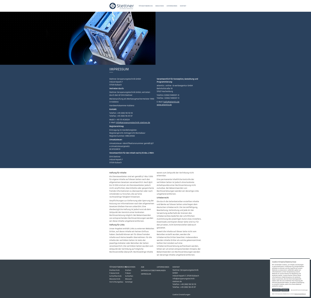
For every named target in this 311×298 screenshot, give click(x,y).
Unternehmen (172, 6)
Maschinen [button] (159, 6)
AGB (142, 267)
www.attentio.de (164, 105)
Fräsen (128, 273)
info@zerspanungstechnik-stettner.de (133, 123)
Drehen (128, 270)
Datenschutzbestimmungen (153, 270)
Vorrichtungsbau (116, 282)
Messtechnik (114, 279)
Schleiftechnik (115, 276)
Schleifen (129, 276)
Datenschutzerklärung (300, 294)
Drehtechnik (114, 270)
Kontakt (183, 6)
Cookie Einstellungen (181, 295)
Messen (128, 279)
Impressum (146, 274)
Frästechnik (114, 273)
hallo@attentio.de (171, 102)
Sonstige (128, 282)
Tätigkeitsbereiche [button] (146, 6)
